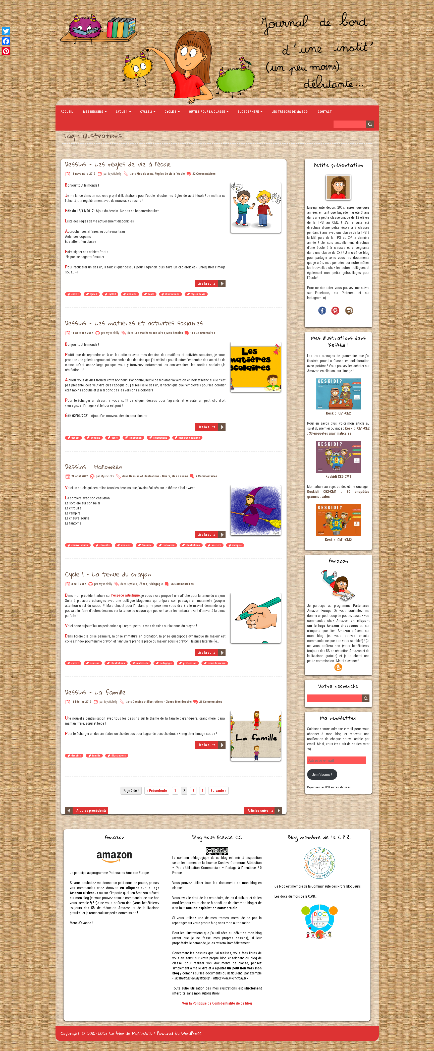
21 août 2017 (79, 476)
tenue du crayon (217, 663)
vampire (237, 545)
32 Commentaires (203, 174)
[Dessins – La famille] (256, 713)
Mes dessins (93, 111)
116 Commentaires (202, 333)
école (151, 294)
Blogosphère (248, 111)
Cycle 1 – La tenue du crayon (108, 574)
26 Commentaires (182, 584)
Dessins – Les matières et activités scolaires (134, 323)
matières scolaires (189, 437)
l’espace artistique (125, 595)
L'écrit (142, 584)
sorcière (216, 545)
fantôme (146, 545)
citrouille (104, 545)
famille (96, 755)
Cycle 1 (122, 111)
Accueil (67, 111)
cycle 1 (75, 294)
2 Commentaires (206, 476)
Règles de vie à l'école (169, 174)
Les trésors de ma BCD (290, 111)
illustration (135, 437)
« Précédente (157, 791)
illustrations (172, 294)
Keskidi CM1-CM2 (338, 540)
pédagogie (166, 663)
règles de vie (198, 294)
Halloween (169, 545)
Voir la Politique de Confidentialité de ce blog (217, 1003)
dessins (132, 294)
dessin (75, 437)
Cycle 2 (146, 111)
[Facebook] (6, 41)
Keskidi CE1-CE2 (338, 413)
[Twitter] (6, 31)
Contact (325, 111)
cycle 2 (93, 294)
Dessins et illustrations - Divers (149, 476)
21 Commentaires (210, 702)
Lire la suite (206, 283)
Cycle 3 (170, 111)
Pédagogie (155, 584)
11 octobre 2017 (82, 333)
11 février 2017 (81, 702)
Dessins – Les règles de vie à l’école (118, 164)
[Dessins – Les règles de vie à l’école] (256, 185)
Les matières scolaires (149, 333)
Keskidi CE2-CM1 (338, 477)
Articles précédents (91, 810)
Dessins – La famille (95, 692)
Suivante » (218, 791)
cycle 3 (112, 294)
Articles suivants (260, 810)
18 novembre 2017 (83, 174)
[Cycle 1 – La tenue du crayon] (256, 595)
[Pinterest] (6, 51)
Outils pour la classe (207, 111)
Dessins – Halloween (93, 466)
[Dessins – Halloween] (256, 488)
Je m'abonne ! (322, 775)
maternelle (142, 663)
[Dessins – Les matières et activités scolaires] (256, 344)
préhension (189, 663)
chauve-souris (79, 545)
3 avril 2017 (78, 584)
